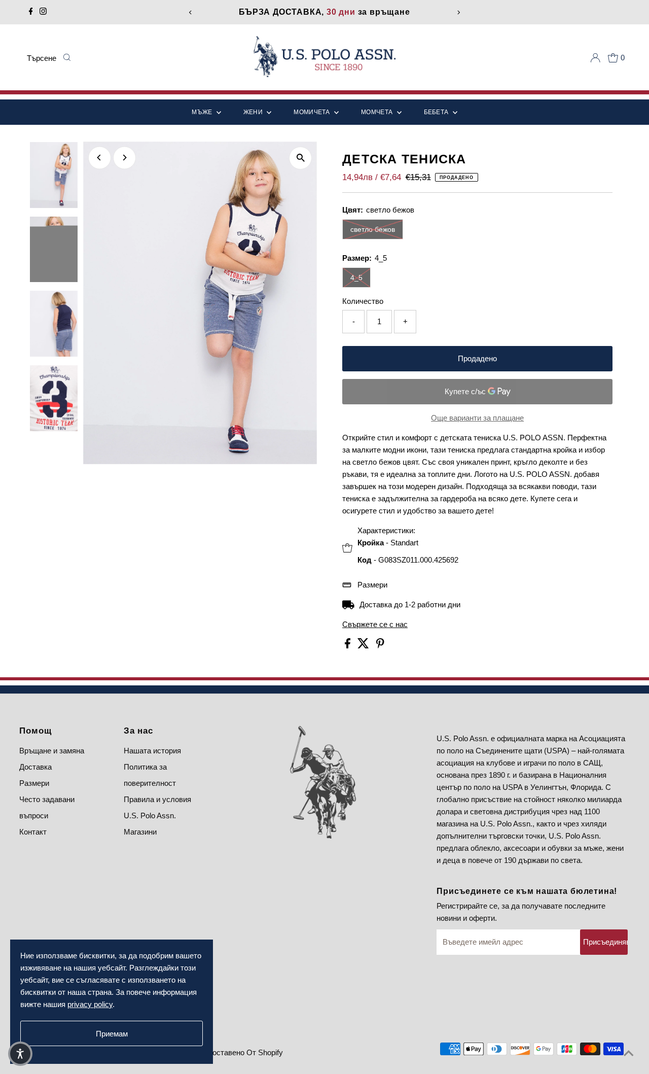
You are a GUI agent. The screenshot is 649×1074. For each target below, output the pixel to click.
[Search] (66, 57)
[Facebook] (30, 12)
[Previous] (190, 12)
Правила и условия (157, 799)
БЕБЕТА (437, 112)
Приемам (112, 1033)
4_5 (356, 277)
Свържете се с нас (375, 624)
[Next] (458, 12)
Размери (372, 584)
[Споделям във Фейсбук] (348, 645)
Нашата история (152, 750)
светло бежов (372, 229)
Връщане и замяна (51, 750)
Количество (362, 301)
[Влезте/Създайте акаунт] (595, 57)
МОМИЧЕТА (313, 112)
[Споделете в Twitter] (364, 645)
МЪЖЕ (203, 112)
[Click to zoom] (300, 158)
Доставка (35, 767)
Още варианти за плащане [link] (477, 417)
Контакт (33, 831)
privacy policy (90, 1004)
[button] (20, 1054)
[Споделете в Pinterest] (380, 645)
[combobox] (42, 57)
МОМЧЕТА (377, 112)
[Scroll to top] (629, 1054)
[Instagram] (43, 12)
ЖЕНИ (254, 112)
